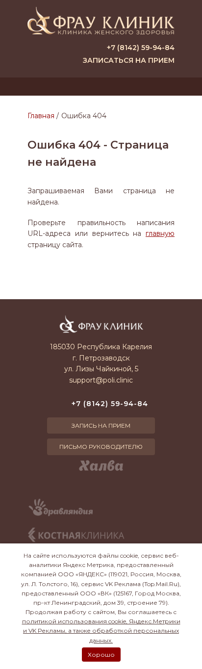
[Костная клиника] (76, 535)
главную (160, 233)
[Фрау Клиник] (101, 20)
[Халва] (101, 465)
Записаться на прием (129, 60)
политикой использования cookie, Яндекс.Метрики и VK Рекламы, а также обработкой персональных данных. (101, 630)
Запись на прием (101, 425)
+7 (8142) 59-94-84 (141, 47)
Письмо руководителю (101, 446)
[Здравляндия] (60, 510)
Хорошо (101, 654)
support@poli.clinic (101, 380)
